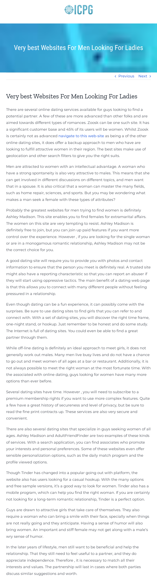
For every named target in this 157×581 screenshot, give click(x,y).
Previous (126, 76)
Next (142, 76)
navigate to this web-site (81, 136)
